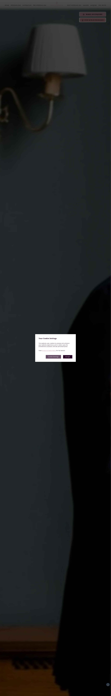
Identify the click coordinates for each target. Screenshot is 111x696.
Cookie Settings (53, 357)
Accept (67, 357)
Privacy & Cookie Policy (49, 350)
